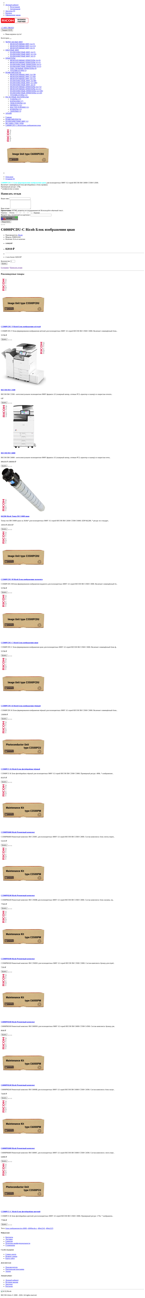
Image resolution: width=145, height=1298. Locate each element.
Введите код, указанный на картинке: (15, 215)
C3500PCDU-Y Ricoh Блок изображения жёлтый (21, 327)
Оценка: (4, 213)
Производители (11, 1267)
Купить (4, 263)
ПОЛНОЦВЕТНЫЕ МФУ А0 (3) (22, 56)
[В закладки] (2, 224)
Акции (8, 1271)
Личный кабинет (12, 1280)
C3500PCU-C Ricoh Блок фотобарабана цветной (20, 1212)
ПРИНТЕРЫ (10, 58)
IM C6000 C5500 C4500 (14, 123)
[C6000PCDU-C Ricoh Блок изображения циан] (28, 173)
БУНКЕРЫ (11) (16, 109)
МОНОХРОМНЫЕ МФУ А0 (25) (23, 79)
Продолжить (6, 222)
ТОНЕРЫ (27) (15, 99)
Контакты (9, 1237)
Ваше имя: (5, 199)
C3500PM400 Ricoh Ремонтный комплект (18, 832)
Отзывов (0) (10, 179)
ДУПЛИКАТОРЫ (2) (18, 70)
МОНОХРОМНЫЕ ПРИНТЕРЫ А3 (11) (25, 89)
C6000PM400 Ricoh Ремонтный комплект (18, 1148)
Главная (8, 117)
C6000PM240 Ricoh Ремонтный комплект (18, 1085)
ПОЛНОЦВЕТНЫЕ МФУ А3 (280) (23, 83)
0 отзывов (5, 268)
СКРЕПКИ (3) (15, 111)
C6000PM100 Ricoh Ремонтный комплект (18, 1022)
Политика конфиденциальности (17, 1243)
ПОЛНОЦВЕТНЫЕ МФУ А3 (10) (23, 54)
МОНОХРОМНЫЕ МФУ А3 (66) (23, 77)
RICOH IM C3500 (8, 390)
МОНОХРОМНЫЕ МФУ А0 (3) (22, 48)
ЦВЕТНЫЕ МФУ (12, 50)
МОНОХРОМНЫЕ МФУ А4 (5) (22, 44)
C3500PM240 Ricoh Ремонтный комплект (18, 895)
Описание (9, 177)
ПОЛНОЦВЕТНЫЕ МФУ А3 (16, 121)
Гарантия (9, 1241)
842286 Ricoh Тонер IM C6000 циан (15, 516)
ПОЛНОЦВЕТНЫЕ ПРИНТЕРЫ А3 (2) (25, 66)
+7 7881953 (7, 28)
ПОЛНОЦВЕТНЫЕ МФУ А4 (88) (23, 81)
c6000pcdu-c (32, 1228)
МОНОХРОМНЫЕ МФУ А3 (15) (23, 46)
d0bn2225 (49, 1228)
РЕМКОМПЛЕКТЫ (13, 72)
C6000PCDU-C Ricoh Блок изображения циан (23, 125)
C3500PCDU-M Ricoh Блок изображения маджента (22, 579)
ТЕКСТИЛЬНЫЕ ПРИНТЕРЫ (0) (23, 68)
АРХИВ (8, 113)
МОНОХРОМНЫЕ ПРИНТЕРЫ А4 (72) (25, 87)
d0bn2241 (41, 1228)
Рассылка (9, 1286)
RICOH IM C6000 (8, 453)
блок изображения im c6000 (16, 1228)
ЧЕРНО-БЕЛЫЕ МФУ (14, 42)
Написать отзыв (16, 268)
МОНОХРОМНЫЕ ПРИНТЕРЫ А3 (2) (25, 62)
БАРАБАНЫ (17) (16, 101)
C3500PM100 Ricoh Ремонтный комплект (18, 959)
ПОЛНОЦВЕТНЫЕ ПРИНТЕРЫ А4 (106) (26, 91)
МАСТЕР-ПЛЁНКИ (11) (19, 107)
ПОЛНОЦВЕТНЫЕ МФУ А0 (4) (22, 85)
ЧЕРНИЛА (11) (16, 105)
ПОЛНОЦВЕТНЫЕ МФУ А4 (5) (22, 52)
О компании (10, 1245)
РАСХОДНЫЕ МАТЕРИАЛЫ (17, 97)
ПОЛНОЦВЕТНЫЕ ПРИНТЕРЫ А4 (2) (25, 64)
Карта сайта (10, 1258)
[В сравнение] (4, 224)
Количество (5, 261)
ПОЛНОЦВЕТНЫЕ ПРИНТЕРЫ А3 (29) (26, 93)
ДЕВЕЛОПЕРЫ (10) (18, 103)
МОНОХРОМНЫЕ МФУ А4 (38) (23, 75)
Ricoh (20, 235)
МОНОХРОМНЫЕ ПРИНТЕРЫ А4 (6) (25, 60)
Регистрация (15, 7)
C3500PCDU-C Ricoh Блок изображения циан (19, 643)
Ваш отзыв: (5, 208)
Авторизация (15, 9)
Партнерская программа (14, 1269)
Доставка (9, 1239)
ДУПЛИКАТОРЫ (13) (18, 95)
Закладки (9, 1284)
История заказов (11, 1282)
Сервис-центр (10, 1254)
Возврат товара (11, 1256)
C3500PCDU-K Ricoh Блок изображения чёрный (21, 706)
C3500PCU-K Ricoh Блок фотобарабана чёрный (20, 769)
